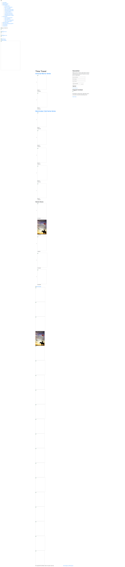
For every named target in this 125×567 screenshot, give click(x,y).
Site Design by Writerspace (68, 565)
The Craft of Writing (8, 20)
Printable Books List (8, 15)
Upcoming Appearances (7, 23)
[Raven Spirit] (10, 55)
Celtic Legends (7, 21)
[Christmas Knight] (41, 190)
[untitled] (40, 396)
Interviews (6, 18)
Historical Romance (8, 9)
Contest (4, 24)
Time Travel (7, 8)
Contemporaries (8, 13)
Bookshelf (4, 4)
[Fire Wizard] (3, 40)
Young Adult (7, 11)
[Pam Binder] (3, 38)
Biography (4, 3)
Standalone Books (8, 14)
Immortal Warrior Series (43, 73)
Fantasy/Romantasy (8, 10)
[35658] (41, 243)
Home (4, 2)
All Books (6, 6)
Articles (4, 16)
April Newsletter (8, 17)
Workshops (5, 22)
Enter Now (74, 96)
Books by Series (8, 7)
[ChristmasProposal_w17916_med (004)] (40, 323)
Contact (4, 25)
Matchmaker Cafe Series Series (45, 111)
